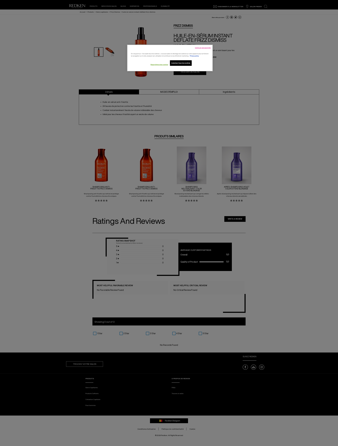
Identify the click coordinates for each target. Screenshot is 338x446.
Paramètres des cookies (159, 64)
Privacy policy (194, 56)
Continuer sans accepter (203, 47)
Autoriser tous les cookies (180, 63)
